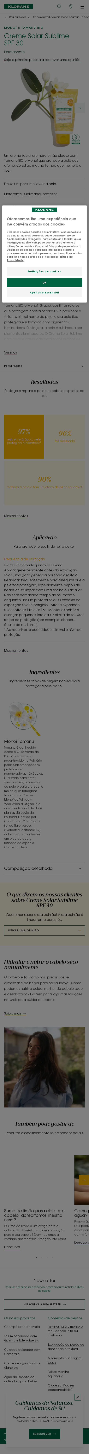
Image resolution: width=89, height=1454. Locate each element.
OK (44, 282)
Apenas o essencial (44, 292)
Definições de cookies (44, 271)
